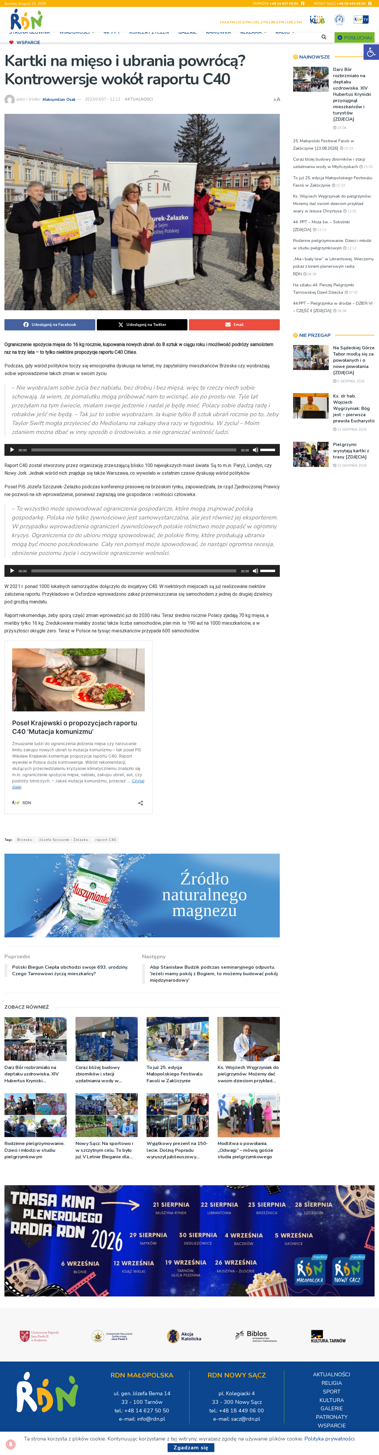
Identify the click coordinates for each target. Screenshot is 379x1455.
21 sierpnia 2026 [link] (351, 429)
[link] (371, 52)
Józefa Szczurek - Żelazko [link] (64, 839)
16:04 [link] (341, 128)
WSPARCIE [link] (28, 43)
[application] (142, 450)
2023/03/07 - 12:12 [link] (102, 99)
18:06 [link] (341, 311)
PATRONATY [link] (332, 1417)
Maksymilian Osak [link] (59, 99)
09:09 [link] (311, 274)
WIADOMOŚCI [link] (74, 32)
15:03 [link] (348, 148)
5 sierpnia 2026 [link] (350, 381)
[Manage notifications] (10, 1444)
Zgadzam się (191, 1447)
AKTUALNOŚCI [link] (139, 99)
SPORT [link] (332, 1391)
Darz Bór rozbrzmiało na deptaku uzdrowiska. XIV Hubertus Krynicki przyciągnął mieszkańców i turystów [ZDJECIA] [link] (33, 1074)
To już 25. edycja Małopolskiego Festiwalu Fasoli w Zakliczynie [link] (175, 1074)
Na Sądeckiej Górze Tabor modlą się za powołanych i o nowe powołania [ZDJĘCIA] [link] (354, 360)
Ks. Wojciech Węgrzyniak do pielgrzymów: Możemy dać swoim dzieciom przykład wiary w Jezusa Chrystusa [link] (248, 1074)
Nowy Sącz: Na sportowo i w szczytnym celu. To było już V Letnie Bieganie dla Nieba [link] (104, 1150)
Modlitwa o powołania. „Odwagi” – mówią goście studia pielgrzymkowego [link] (245, 1150)
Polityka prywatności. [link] (329, 1438)
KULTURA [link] (331, 1400)
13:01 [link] (351, 211)
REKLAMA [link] (251, 32)
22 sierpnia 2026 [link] (351, 466)
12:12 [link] (321, 230)
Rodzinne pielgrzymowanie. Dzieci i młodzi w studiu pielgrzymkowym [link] (34, 1150)
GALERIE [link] (187, 32)
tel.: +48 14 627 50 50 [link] (142, 1410)
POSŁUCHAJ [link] (357, 38)
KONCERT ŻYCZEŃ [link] (149, 32)
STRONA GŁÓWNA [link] (29, 32)
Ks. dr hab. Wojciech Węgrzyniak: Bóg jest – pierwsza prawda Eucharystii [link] (354, 408)
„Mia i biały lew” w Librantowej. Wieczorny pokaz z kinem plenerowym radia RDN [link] (333, 266)
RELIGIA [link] (332, 1383)
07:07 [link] (353, 292)
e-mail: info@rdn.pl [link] (142, 1418)
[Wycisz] (255, 450)
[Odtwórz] (12, 450)
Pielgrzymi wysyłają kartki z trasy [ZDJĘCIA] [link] (351, 451)
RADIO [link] (283, 32)
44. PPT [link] (112, 32)
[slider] (268, 449)
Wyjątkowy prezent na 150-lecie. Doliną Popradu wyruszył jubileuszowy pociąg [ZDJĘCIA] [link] (177, 1150)
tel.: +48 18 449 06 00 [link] (236, 1410)
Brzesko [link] (25, 839)
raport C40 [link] (105, 839)
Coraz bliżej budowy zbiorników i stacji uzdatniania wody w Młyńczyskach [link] (98, 1074)
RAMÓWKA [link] (218, 32)
